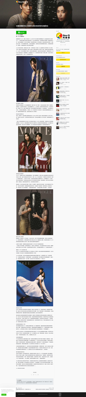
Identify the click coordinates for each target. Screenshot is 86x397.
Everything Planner (63, 59)
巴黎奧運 (19, 368)
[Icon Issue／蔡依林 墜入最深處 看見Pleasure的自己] (57, 127)
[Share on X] (31, 375)
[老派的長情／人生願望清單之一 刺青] (57, 88)
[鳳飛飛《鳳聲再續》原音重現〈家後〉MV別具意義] (57, 105)
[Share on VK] (38, 375)
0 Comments (64, 84)
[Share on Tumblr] (36, 375)
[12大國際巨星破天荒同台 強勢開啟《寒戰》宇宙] (57, 114)
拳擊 (20, 368)
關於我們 (60, 393)
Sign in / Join (66, 1)
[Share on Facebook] (34, 375)
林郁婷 (22, 368)
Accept (3, 394)
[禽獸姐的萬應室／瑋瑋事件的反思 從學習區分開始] (57, 92)
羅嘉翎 (24, 368)
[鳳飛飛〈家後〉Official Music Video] (57, 100)
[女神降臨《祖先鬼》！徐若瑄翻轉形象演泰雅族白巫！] (57, 96)
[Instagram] (63, 45)
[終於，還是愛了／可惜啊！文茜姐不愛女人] (57, 83)
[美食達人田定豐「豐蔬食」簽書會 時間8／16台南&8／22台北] (57, 79)
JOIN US (63, 52)
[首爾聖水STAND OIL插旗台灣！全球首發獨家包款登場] (57, 123)
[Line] (65, 45)
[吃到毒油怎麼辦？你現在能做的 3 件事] (57, 109)
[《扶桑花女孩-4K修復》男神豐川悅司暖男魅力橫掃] (57, 118)
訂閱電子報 (63, 66)
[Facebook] (61, 45)
